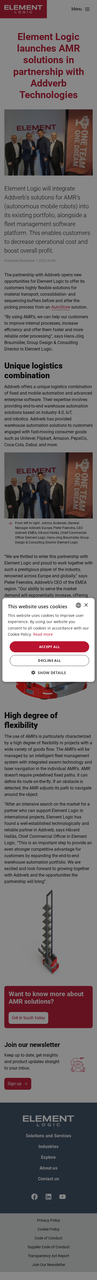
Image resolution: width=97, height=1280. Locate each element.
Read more (43, 634)
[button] (48, 672)
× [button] (86, 605)
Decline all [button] (49, 660)
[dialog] (48, 640)
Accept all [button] (49, 646)
